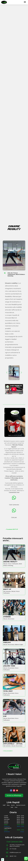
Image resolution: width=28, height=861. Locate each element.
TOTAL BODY (8, 691)
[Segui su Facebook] (11, 790)
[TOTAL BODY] (14, 682)
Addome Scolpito (19, 644)
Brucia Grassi (11, 619)
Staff (4, 805)
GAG (4, 716)
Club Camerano (7, 591)
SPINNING (7, 617)
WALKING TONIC (9, 666)
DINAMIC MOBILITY (10, 561)
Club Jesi (10, 273)
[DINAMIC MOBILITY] (14, 552)
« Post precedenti (7, 751)
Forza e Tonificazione (13, 273)
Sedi (12, 807)
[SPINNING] (14, 607)
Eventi (13, 805)
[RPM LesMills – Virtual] (14, 734)
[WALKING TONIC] (14, 657)
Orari (16, 807)
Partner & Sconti (20, 805)
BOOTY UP (7, 589)
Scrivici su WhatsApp (14, 795)
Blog (8, 805)
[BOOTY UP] (14, 580)
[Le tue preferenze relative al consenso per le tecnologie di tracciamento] (2, 859)
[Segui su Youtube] (17, 790)
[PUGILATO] (14, 633)
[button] (21, 372)
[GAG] (14, 707)
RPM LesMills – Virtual (12, 744)
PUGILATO (7, 642)
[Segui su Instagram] (14, 790)
